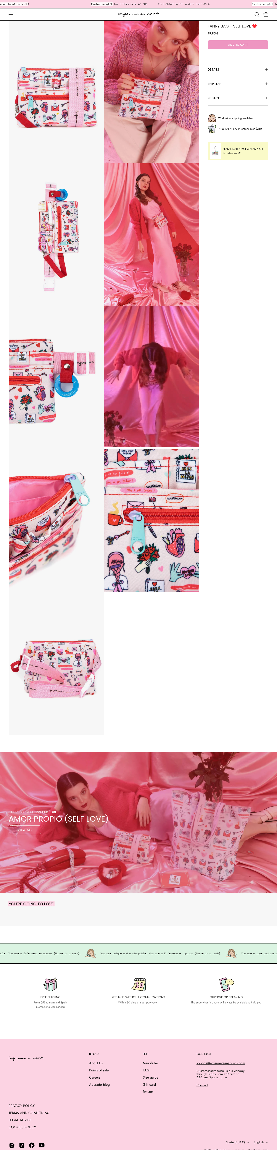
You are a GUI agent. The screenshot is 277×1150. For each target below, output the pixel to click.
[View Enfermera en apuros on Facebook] (32, 1145)
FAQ (146, 1070)
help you (256, 1002)
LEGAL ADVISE (20, 1120)
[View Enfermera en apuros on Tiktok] (22, 1145)
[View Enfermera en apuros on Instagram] (12, 1145)
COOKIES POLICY (22, 1127)
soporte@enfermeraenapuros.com (220, 1063)
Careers (94, 1077)
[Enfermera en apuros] (138, 14)
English (259, 1142)
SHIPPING (214, 84)
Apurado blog (99, 1084)
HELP (146, 1054)
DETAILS (213, 69)
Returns (148, 1091)
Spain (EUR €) (235, 1142)
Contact (202, 1085)
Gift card (149, 1084)
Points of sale (99, 1070)
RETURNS (214, 98)
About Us (96, 1063)
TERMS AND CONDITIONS (29, 1112)
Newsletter (150, 1063)
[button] (256, 14)
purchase (151, 1002)
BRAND (94, 1054)
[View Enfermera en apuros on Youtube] (42, 1145)
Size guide (150, 1077)
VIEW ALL (25, 830)
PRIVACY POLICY (22, 1105)
